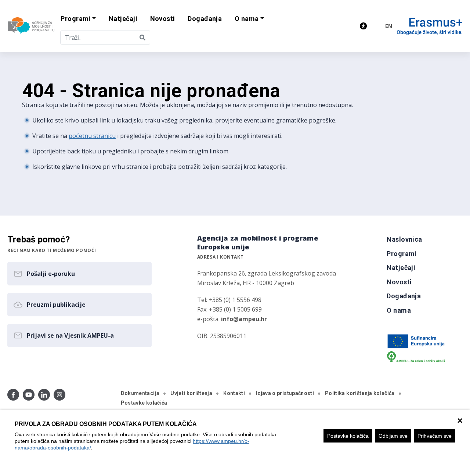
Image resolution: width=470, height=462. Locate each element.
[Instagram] (59, 395)
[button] (78, 19)
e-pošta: (232, 319)
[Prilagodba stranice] (363, 26)
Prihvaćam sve (434, 436)
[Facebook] (13, 395)
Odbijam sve (393, 436)
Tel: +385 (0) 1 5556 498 (229, 300)
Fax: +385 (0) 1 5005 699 (229, 309)
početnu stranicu (92, 136)
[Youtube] (29, 395)
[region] (235, 436)
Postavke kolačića (348, 436)
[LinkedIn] (44, 395)
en (388, 25)
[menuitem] (123, 19)
